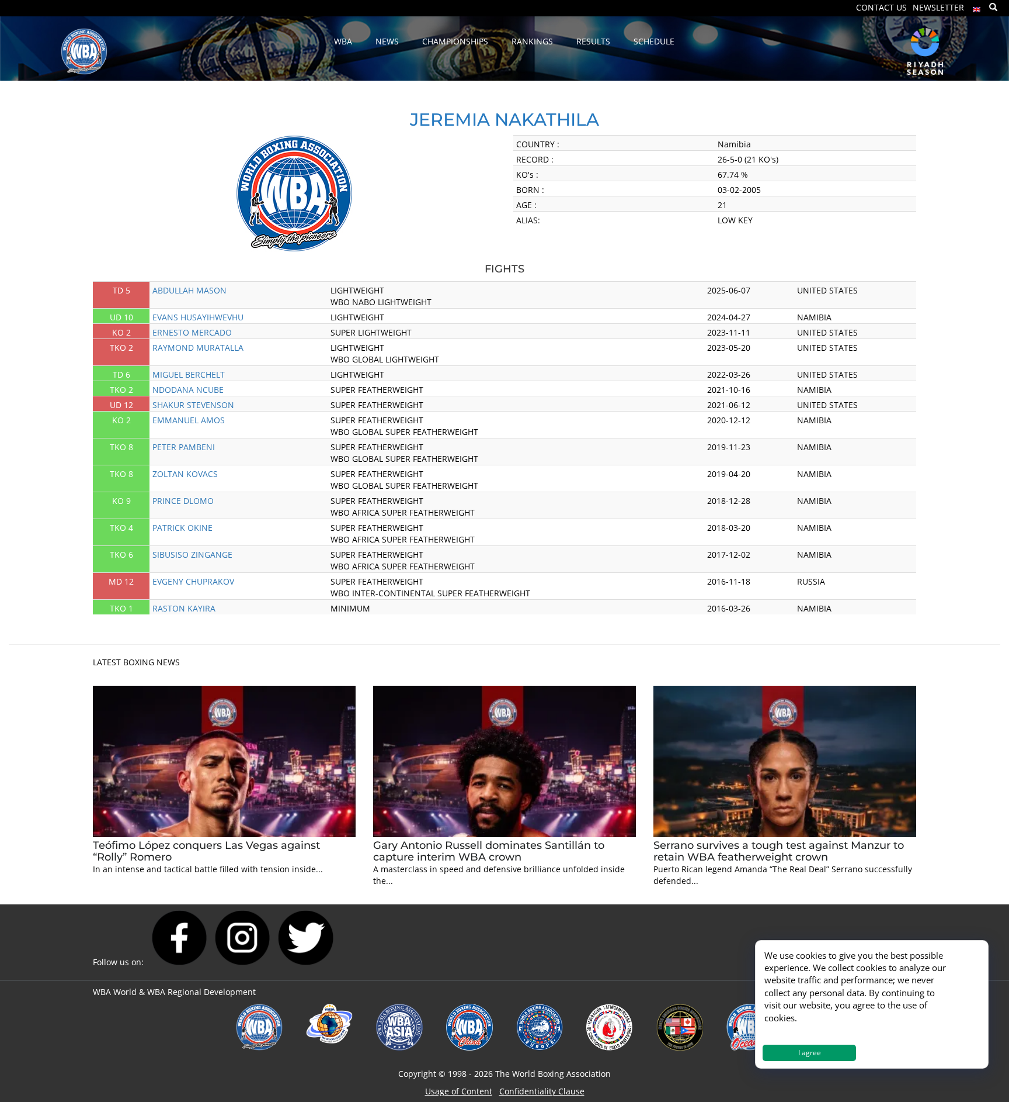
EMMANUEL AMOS (188, 420)
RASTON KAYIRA (183, 608)
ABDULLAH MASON (189, 290)
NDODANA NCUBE (188, 389)
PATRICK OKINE (182, 527)
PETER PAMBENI (183, 446)
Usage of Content (458, 1091)
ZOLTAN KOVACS (185, 473)
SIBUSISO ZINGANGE (192, 554)
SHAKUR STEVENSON (193, 404)
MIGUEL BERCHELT (188, 374)
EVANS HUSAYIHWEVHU (197, 317)
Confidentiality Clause (541, 1091)
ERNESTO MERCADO (192, 332)
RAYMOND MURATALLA (197, 347)
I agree (809, 1053)
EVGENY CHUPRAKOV (193, 581)
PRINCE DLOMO (183, 500)
